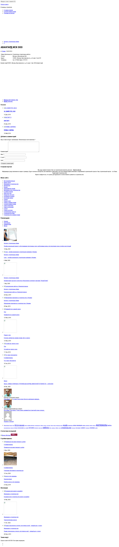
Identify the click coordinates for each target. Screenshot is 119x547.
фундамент (78, 427)
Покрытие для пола (9, 195)
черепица (92, 428)
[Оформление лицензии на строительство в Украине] (18, 298)
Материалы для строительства (12, 190)
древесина (70, 425)
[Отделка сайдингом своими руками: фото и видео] (10, 332)
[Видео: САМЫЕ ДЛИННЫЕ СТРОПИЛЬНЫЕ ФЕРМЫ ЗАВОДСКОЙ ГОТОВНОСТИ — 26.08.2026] (10, 378)
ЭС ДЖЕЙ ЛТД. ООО (9, 111)
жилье (74, 425)
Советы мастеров (8, 205)
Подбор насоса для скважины (12, 482)
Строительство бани (9, 213)
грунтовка (48, 425)
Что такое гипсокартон (10, 360)
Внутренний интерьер (9, 181)
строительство (66, 428)
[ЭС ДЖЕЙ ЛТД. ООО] (10, 108)
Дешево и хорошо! (9, 421)
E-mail (3, 157)
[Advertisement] (59, 28)
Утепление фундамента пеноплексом (13, 470)
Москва (10, 425)
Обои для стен (7, 193)
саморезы (53, 427)
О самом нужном (8, 10)
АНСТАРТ (6, 120)
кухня (91, 425)
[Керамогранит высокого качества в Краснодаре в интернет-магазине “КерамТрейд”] (10, 275)
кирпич (87, 425)
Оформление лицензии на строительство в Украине (17, 303)
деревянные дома (59, 425)
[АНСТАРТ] (7, 117)
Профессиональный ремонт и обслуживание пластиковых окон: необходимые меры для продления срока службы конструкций (37, 246)
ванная (21, 425)
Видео (5, 381)
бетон (17, 425)
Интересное (7, 185)
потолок (36, 427)
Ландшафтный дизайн (9, 188)
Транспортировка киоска (10, 520)
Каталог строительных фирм (11, 41)
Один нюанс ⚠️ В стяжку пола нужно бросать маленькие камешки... (22, 399)
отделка (15, 427)
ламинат (94, 425)
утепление (73, 427)
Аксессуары (6, 425)
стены (56, 427)
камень (84, 425)
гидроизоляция (37, 425)
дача (52, 425)
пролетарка (40, 427)
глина (41, 425)
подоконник (21, 428)
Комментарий (4, 151)
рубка (50, 427)
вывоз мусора (31, 425)
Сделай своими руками (10, 11)
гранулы (44, 425)
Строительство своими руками (12, 215)
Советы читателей (8, 207)
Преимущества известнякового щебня (14, 447)
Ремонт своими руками (10, 202)
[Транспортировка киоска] (10, 514)
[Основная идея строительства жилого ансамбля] (13, 491)
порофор (27, 427)
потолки (31, 428)
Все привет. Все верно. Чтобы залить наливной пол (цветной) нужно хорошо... (24, 410)
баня (13, 425)
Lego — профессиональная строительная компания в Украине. (20, 257)
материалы (101, 425)
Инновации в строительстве (11, 184)
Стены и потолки (8, 210)
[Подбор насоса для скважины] (10, 476)
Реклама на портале (9, 13)
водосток (26, 425)
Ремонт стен (7, 335)
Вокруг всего (7, 182)
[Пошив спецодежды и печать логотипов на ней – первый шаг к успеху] (23, 525)
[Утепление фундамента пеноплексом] (10, 465)
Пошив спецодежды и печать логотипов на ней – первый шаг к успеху (22, 531)
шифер (96, 427)
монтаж (12, 427)
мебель (110, 425)
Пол (5, 312)
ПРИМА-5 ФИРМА (9, 130)
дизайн (65, 425)
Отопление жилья (8, 198)
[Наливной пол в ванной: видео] (12, 309)
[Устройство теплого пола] (11, 343)
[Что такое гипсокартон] (10, 355)
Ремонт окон (7, 201)
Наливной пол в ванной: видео (11, 315)
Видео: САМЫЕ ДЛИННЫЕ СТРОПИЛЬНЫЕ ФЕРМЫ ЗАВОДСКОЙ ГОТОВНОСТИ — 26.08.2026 (28, 384)
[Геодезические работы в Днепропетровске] (16, 286)
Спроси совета (4, 4)
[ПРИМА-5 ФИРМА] (9, 127)
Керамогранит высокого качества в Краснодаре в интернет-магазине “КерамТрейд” (26, 280)
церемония (88, 427)
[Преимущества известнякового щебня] (15, 442)
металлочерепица (7, 427)
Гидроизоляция (8, 479)
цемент (83, 428)
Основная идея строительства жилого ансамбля (16, 497)
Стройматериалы (8, 358)
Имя (2, 154)
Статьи (5, 208)
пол (24, 427)
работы (46, 427)
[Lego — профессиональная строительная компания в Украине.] (20, 252)
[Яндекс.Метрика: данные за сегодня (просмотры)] (6, 435)
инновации (79, 425)
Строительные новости (10, 212)
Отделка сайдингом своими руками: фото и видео (17, 338)
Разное (6, 199)
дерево (54, 425)
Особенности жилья (9, 196)
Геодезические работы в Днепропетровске (15, 292)
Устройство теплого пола (10, 349)
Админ (4, 51)
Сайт (2, 160)
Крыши (6, 187)
